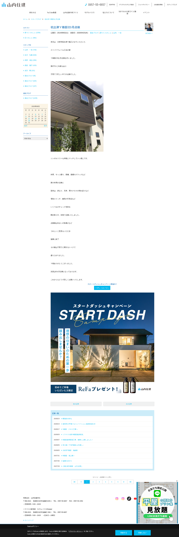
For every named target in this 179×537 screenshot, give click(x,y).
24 (29, 120)
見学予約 (112, 4)
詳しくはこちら (103, 288)
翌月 (45, 126)
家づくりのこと (106, 33)
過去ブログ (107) (30, 86)
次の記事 (129, 404)
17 (29, 118)
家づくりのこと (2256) (32, 32)
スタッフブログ (172, 4)
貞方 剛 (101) (30, 70)
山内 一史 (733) (30, 50)
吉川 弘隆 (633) (30, 55)
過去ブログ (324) (30, 81)
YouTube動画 (51, 12)
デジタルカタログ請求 (126, 4)
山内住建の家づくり (70, 12)
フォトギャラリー (144, 4)
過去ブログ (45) (30, 76)
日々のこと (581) (30, 38)
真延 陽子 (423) (30, 65)
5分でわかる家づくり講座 (127, 12)
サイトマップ (29, 520)
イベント (146, 12)
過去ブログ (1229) (31, 98)
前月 (25, 126)
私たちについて (108, 12)
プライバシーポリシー (75, 531)
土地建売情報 (158, 4)
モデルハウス (89, 12)
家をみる (32, 12)
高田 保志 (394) (30, 60)
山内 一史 (117, 33)
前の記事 (76, 404)
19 (35, 118)
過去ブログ (94, 33)
